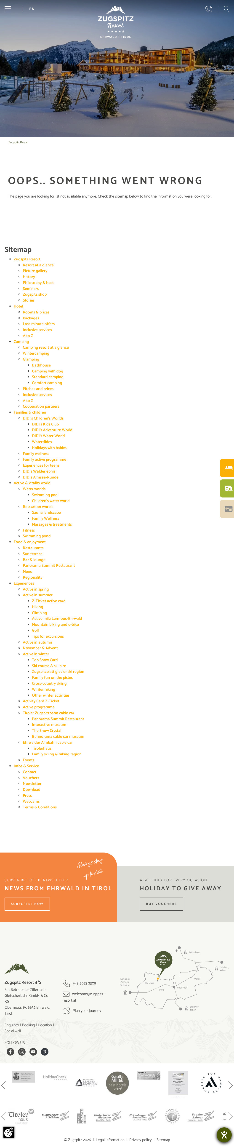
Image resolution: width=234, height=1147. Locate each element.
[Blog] (44, 1051)
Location (45, 1025)
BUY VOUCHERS (161, 904)
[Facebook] (10, 1051)
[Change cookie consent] (8, 1132)
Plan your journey (86, 1011)
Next (230, 1086)
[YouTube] (33, 1051)
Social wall (13, 1031)
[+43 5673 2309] (208, 9)
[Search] (226, 9)
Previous (3, 1086)
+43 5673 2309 (84, 983)
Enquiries (12, 1025)
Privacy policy (140, 1140)
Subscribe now (27, 904)
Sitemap (163, 1140)
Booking (28, 1025)
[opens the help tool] (224, 1134)
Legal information (110, 1140)
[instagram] (21, 1051)
